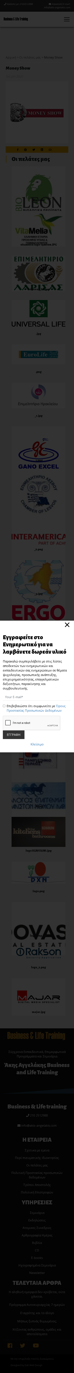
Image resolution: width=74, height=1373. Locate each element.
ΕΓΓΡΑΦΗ (13, 735)
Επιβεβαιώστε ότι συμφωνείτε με (36, 708)
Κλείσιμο (37, 744)
